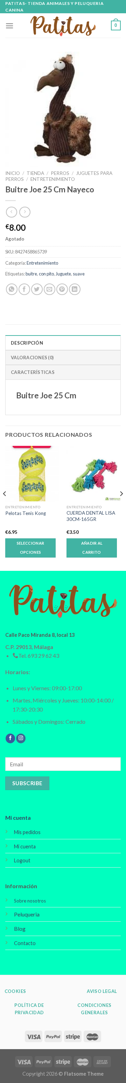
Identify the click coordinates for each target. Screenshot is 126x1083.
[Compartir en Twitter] (37, 289)
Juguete (63, 274)
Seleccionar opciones (30, 547)
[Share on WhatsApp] (12, 289)
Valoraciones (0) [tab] (32, 357)
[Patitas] (63, 25)
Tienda (35, 173)
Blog (20, 928)
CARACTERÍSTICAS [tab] (33, 372)
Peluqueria (27, 914)
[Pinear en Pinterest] (62, 289)
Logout (22, 860)
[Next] (121, 507)
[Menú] (9, 25)
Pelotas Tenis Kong (25, 513)
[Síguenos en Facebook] (10, 738)
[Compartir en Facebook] (24, 289)
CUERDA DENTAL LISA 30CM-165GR (90, 516)
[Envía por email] (49, 289)
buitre (31, 274)
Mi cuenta (18, 817)
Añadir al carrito (92, 547)
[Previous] (4, 507)
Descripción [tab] (27, 343)
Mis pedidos (27, 832)
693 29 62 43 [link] (43, 655)
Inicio (12, 173)
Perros (60, 173)
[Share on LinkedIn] (74, 289)
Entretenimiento (52, 179)
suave (79, 274)
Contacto (25, 943)
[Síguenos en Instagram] (21, 738)
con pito (46, 274)
